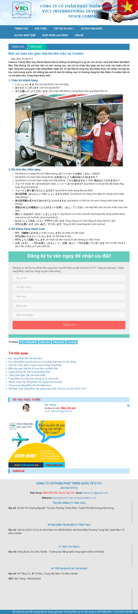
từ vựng (72, 342)
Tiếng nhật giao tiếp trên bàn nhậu (26, 375)
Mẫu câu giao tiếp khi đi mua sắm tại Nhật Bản (33, 368)
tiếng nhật (58, 342)
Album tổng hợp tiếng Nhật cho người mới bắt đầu (35, 382)
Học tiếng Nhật (28, 342)
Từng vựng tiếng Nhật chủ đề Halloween (29, 385)
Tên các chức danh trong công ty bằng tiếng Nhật (35, 365)
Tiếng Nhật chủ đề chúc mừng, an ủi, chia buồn (33, 378)
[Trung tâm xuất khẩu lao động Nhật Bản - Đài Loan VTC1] (69, 444)
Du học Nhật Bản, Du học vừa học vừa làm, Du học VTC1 (21, 10)
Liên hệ (79, 35)
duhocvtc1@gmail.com (61, 411)
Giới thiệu (41, 28)
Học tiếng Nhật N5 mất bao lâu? (25, 358)
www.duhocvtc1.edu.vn (64, 498)
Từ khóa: (13, 342)
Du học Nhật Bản (25, 35)
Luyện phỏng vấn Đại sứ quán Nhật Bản (29, 372)
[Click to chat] (128, 405)
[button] (64, 28)
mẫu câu (45, 342)
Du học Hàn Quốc (92, 28)
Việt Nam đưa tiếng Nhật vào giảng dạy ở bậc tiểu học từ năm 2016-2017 (47, 388)
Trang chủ (21, 28)
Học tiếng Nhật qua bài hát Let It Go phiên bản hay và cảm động (42, 361)
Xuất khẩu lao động (55, 35)
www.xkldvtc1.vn (87, 498)
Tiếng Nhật (36, 46)
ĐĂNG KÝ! (69, 325)
